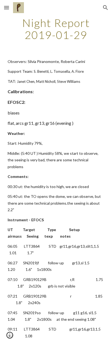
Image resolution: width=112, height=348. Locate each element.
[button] (6, 7)
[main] (56, 29)
